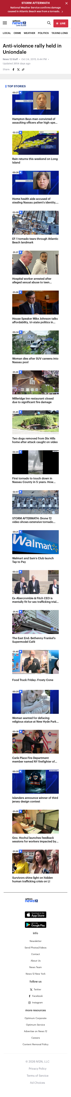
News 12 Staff (10, 59)
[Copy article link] (23, 69)
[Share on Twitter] (18, 69)
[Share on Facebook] (13, 69)
